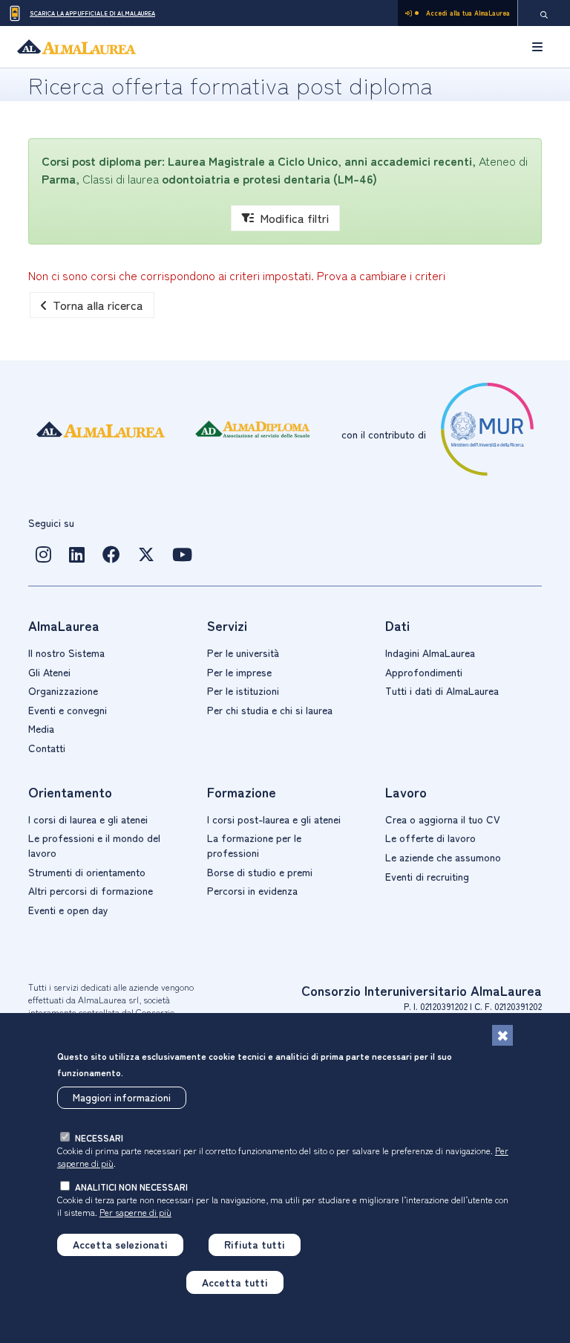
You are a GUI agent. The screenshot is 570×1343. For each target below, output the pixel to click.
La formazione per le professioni (254, 845)
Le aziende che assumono (443, 857)
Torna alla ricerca (98, 305)
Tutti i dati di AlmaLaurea (442, 690)
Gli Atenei (49, 671)
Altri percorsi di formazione (90, 890)
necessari (99, 1137)
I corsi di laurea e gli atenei (88, 819)
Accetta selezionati (120, 1244)
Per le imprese (239, 671)
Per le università (243, 652)
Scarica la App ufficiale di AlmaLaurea (92, 13)
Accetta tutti (235, 1282)
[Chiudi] (502, 1035)
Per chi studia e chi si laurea (269, 709)
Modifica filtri (294, 218)
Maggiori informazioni (122, 1097)
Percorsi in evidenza (252, 890)
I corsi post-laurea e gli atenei (274, 819)
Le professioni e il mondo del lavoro (94, 845)
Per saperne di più (135, 1212)
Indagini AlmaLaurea (430, 652)
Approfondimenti (423, 671)
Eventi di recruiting (427, 876)
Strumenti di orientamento (86, 871)
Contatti (46, 747)
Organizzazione (63, 690)
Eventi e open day (68, 909)
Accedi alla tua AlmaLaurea (468, 13)
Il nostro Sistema (66, 652)
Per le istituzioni (243, 690)
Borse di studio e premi (259, 871)
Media (41, 728)
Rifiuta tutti (254, 1244)
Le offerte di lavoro (430, 837)
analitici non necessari (131, 1186)
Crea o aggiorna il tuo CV (442, 819)
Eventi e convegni (67, 709)
